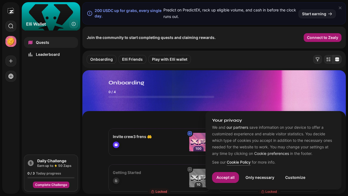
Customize (295, 177)
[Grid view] (328, 59)
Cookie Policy (239, 162)
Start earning (314, 13)
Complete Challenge (51, 185)
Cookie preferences (271, 153)
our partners (237, 127)
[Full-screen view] (337, 59)
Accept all (225, 177)
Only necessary (260, 177)
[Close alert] (340, 8)
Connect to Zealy (322, 37)
